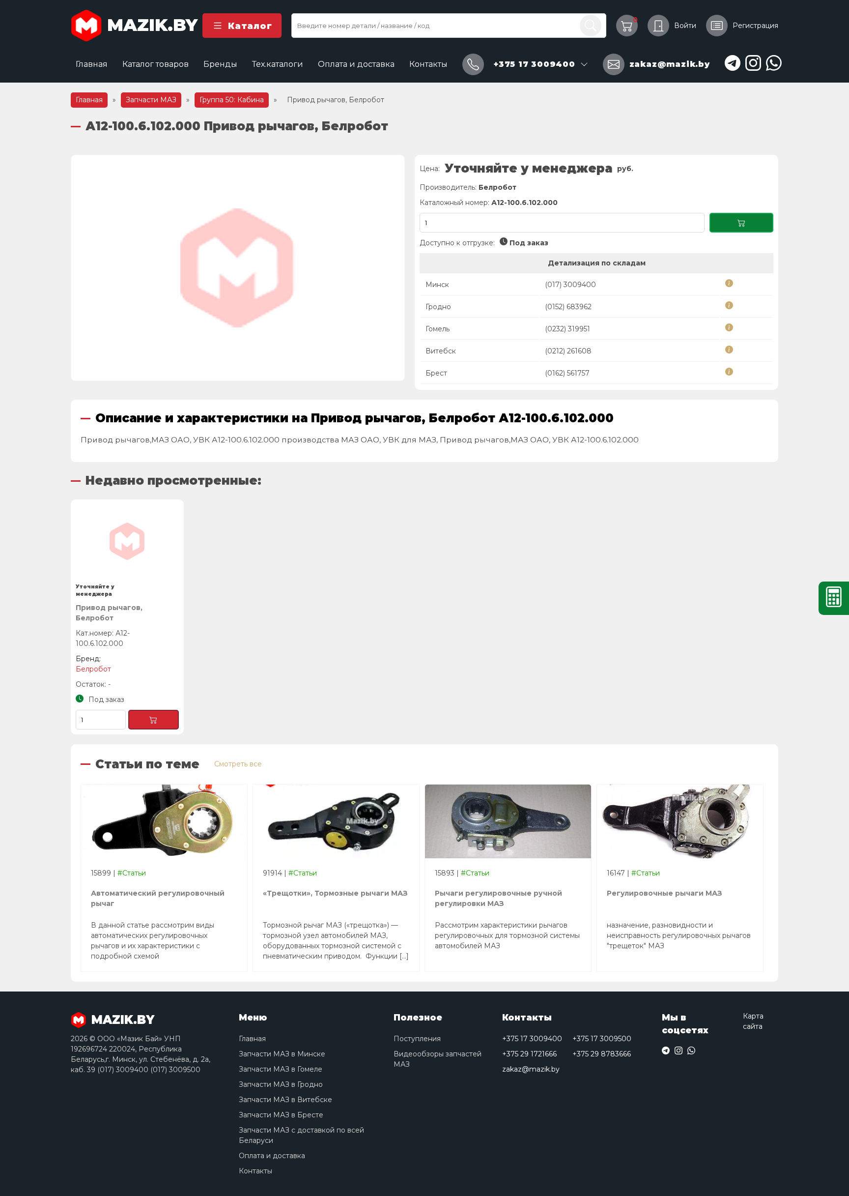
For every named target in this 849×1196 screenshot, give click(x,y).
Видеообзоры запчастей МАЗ (437, 1059)
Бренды (220, 64)
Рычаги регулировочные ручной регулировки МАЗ (498, 898)
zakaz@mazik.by (531, 1069)
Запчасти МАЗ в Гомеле (280, 1069)
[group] (238, 268)
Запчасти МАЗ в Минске (282, 1054)
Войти (685, 25)
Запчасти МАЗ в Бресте (281, 1114)
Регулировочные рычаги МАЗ (664, 893)
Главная (92, 64)
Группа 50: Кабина (231, 99)
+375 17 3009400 (532, 1038)
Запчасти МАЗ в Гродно (281, 1084)
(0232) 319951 (567, 328)
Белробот (497, 187)
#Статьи (131, 873)
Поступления (417, 1038)
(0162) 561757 (567, 373)
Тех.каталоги (277, 64)
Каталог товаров (155, 64)
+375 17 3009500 (601, 1038)
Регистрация (755, 25)
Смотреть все (238, 763)
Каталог (250, 26)
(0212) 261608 (568, 351)
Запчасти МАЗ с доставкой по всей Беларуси (301, 1135)
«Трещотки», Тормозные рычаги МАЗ (336, 893)
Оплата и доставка (356, 64)
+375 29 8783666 (601, 1054)
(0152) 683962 (568, 306)
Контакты (428, 64)
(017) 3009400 (570, 284)
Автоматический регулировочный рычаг (158, 898)
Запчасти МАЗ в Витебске (285, 1099)
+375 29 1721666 (529, 1054)
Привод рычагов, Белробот (109, 612)
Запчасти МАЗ (151, 99)
